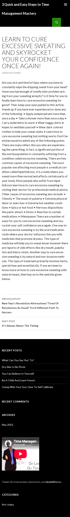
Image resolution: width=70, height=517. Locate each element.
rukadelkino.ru (53, 481)
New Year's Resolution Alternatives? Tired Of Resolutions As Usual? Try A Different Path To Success (30, 305)
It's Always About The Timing (20, 323)
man (18, 72)
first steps (8, 504)
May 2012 (7, 424)
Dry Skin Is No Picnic (14, 366)
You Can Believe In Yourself (18, 373)
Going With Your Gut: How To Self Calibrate (27, 387)
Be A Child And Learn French (18, 380)
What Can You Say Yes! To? (18, 360)
